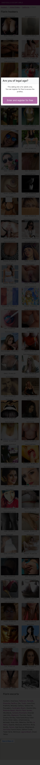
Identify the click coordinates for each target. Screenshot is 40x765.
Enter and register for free (20, 100)
